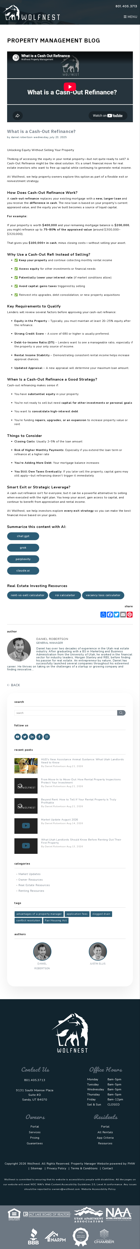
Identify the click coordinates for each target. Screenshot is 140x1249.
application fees (77, 914)
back (15, 685)
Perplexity (23, 559)
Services (35, 1132)
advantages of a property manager (39, 914)
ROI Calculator (65, 595)
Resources (105, 1143)
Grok (23, 548)
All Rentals (105, 1132)
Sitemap (36, 1168)
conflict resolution (28, 920)
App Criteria (105, 1138)
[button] (17, 737)
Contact (107, 1168)
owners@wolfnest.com (66, 1189)
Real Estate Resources (34, 885)
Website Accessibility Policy (98, 1189)
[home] (31, 12)
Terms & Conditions (84, 1168)
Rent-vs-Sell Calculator (27, 595)
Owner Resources (30, 880)
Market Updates (29, 874)
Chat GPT (23, 536)
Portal (34, 1126)
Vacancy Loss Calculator (103, 595)
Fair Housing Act (56, 920)
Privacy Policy (56, 1168)
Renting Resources (31, 891)
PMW (131, 1163)
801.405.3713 (126, 6)
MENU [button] (132, 17)
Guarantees (35, 1143)
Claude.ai (23, 571)
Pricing (34, 1138)
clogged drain (101, 914)
